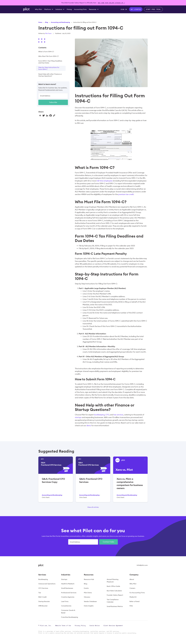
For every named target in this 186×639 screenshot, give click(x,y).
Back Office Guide (113, 586)
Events (86, 588)
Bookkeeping (43, 579)
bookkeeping (99, 415)
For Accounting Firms (137, 593)
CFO (107, 415)
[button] (48, 9)
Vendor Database (90, 601)
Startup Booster (44, 601)
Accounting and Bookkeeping (60, 22)
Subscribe (53, 102)
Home (40, 22)
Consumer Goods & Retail (68, 611)
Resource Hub (89, 579)
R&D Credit (42, 597)
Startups (64, 579)
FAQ (131, 606)
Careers (132, 588)
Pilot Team (48, 33)
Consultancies (66, 606)
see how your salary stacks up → (111, 3)
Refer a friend (134, 601)
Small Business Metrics (115, 606)
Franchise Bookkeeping (69, 617)
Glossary (87, 597)
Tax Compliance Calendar (112, 600)
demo (88, 425)
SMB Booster (43, 606)
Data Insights (88, 606)
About (132, 579)
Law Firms (64, 601)
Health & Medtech (67, 584)
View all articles (93, 507)
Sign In (124, 9)
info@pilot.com (142, 565)
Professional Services (68, 593)
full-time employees (105, 181)
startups (78, 417)
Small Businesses (67, 588)
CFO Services (43, 588)
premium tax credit (126, 194)
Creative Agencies (67, 597)
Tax (39, 593)
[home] (26, 9)
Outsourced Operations (46, 584)
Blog (46, 22)
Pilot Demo (88, 593)
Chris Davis (46, 497)
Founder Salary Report (115, 595)
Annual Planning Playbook (112, 580)
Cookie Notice (95, 626)
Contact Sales (108, 542)
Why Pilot (133, 584)
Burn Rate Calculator (114, 591)
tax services (118, 415)
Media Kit (133, 597)
